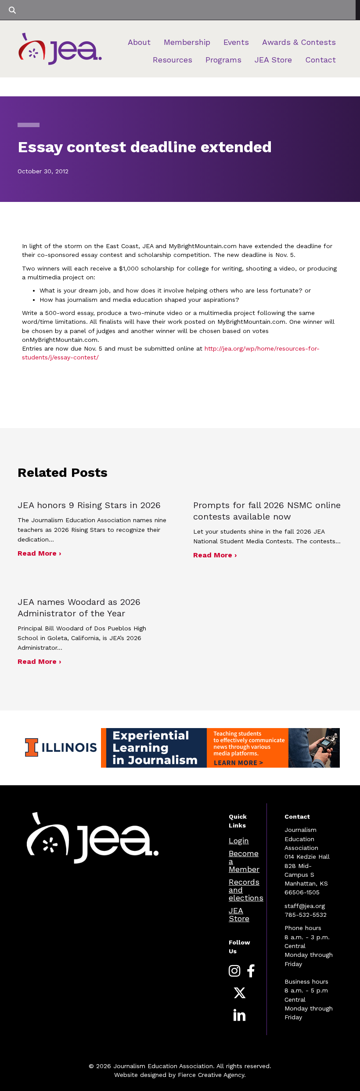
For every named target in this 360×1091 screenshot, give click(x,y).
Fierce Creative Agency (211, 1074)
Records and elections (246, 889)
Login (239, 840)
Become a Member (244, 861)
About (139, 42)
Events (236, 42)
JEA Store (273, 59)
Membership (187, 42)
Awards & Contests (299, 42)
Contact (320, 59)
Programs (223, 59)
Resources (172, 59)
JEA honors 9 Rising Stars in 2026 (89, 505)
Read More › (39, 553)
